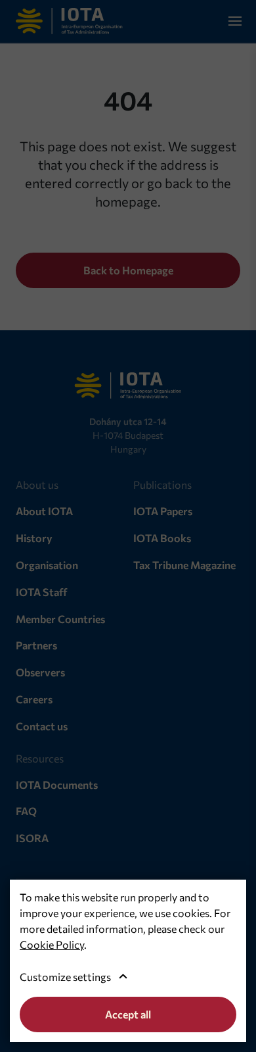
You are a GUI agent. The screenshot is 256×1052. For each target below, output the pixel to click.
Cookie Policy (52, 944)
